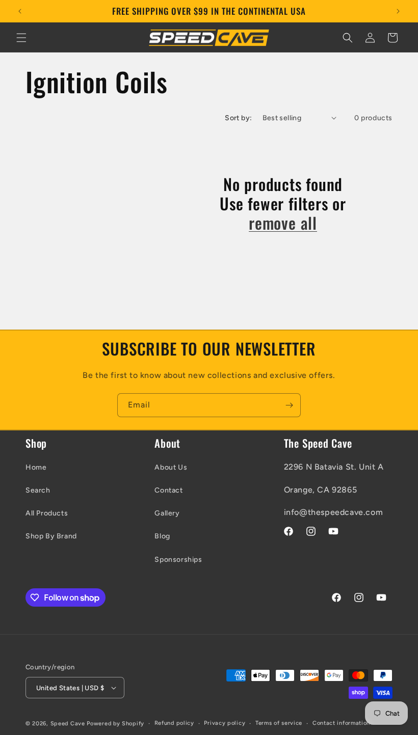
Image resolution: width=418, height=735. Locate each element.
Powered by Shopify (115, 723)
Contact (168, 490)
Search (37, 490)
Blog (162, 536)
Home (35, 467)
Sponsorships (178, 559)
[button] (21, 37)
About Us (170, 467)
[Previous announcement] (20, 11)
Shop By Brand (51, 536)
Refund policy (174, 723)
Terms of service (278, 723)
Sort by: (238, 118)
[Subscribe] (289, 405)
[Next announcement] (398, 11)
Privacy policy (224, 723)
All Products (46, 513)
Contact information (341, 723)
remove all (283, 222)
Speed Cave (67, 723)
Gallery (166, 513)
